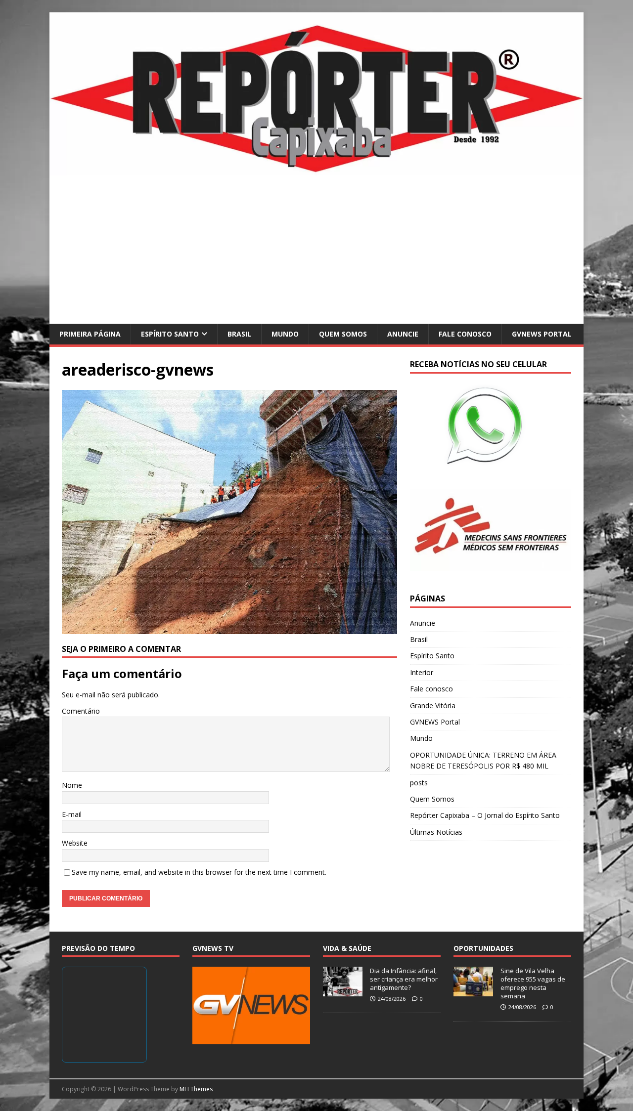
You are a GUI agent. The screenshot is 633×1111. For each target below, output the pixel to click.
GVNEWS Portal (542, 334)
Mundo (285, 334)
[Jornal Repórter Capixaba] (316, 169)
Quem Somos (343, 334)
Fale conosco (465, 334)
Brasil (239, 334)
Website (75, 843)
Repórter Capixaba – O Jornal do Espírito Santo (485, 815)
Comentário (81, 711)
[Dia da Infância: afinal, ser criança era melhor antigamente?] (342, 990)
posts (419, 782)
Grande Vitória (432, 705)
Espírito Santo (170, 334)
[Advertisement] (316, 249)
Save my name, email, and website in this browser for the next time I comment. (199, 872)
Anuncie (402, 334)
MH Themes (196, 1089)
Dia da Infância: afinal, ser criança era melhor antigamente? (404, 979)
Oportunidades (483, 948)
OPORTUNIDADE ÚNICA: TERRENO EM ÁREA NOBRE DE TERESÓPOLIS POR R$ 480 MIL (483, 760)
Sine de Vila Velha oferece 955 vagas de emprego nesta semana (532, 983)
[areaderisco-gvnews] (229, 628)
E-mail (72, 814)
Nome (72, 785)
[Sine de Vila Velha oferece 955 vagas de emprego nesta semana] (473, 990)
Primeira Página (90, 334)
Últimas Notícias (436, 832)
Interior (421, 672)
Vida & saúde (347, 948)
